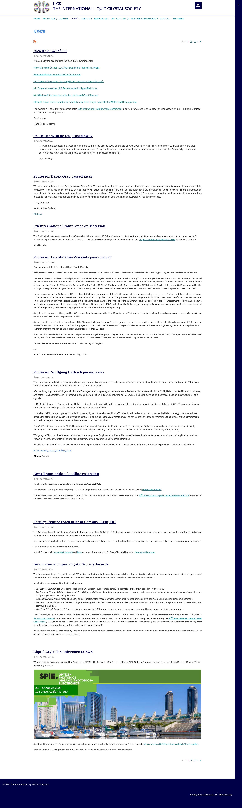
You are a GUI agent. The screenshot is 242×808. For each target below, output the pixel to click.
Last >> (200, 41)
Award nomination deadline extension (66, 474)
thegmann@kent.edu (145, 552)
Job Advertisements (63, 552)
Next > (198, 41)
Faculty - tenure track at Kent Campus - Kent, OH (74, 522)
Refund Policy (225, 794)
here (79, 552)
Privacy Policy (196, 794)
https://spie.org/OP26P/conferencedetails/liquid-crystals (171, 744)
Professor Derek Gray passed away (63, 176)
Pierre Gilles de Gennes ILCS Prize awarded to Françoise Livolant (66, 68)
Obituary (37, 214)
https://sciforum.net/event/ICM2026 (157, 239)
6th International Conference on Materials (69, 226)
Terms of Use (211, 794)
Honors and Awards (151, 489)
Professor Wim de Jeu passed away (63, 136)
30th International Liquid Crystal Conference (99, 109)
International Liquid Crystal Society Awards (71, 564)
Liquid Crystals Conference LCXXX (63, 652)
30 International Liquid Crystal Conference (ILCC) (164, 495)
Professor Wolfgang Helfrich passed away (68, 372)
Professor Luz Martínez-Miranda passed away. (72, 257)
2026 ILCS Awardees (50, 51)
